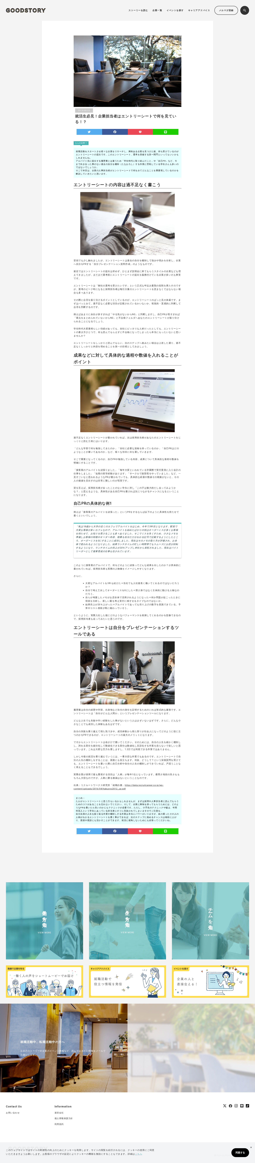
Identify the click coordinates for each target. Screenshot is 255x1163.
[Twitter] (89, 132)
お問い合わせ (13, 1113)
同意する (240, 1152)
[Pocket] (140, 132)
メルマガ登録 (226, 10)
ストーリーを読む (138, 10)
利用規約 (59, 1124)
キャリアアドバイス (199, 10)
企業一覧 (157, 10)
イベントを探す (175, 10)
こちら (138, 1154)
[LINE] (165, 132)
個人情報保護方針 (64, 1118)
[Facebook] (115, 132)
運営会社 (59, 1113)
